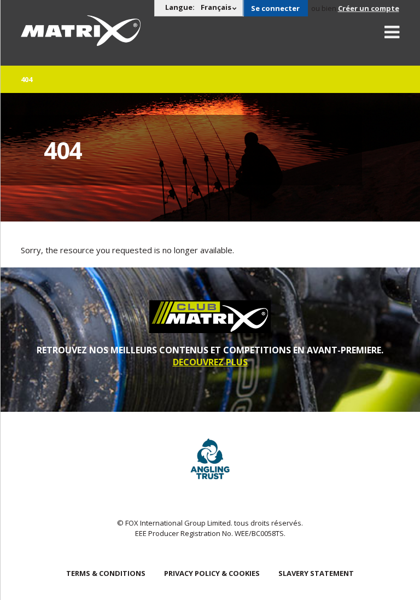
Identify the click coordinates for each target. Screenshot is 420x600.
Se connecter (275, 8)
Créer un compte (368, 8)
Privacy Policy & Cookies (212, 573)
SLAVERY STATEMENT (316, 573)
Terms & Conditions (105, 573)
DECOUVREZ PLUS (210, 362)
